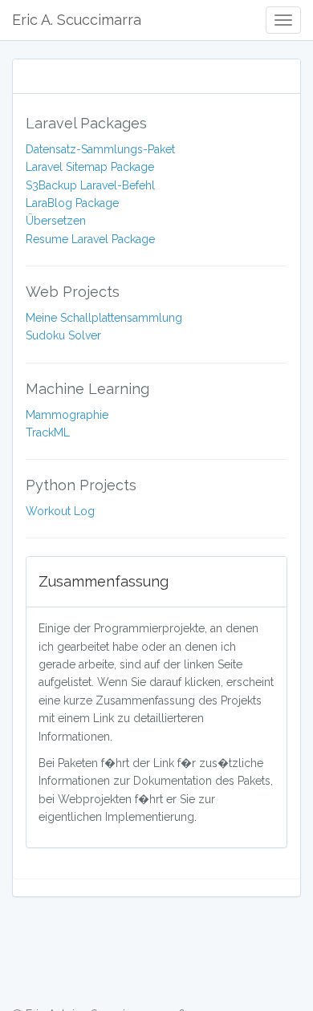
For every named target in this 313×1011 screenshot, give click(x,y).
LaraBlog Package (72, 203)
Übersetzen (56, 220)
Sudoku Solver (63, 335)
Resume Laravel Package (90, 239)
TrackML (48, 432)
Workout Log (60, 511)
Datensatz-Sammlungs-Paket (100, 149)
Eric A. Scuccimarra (76, 19)
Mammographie (67, 414)
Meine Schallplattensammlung (104, 317)
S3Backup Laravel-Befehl (90, 185)
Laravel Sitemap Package (90, 166)
